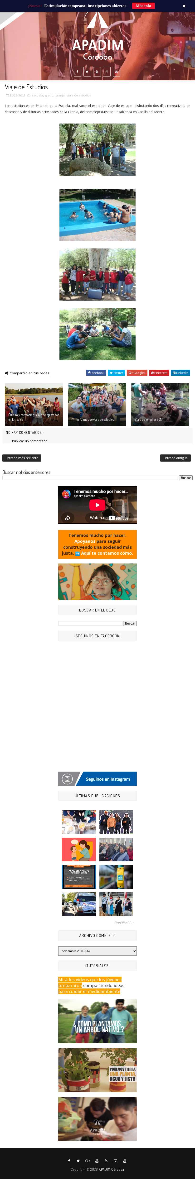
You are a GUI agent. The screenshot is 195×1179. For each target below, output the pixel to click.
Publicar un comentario (30, 441)
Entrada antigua (175, 458)
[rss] (106, 1161)
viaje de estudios (79, 95)
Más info (143, 6)
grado (49, 95)
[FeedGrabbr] (97, 923)
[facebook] (77, 72)
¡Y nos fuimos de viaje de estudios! (93, 419)
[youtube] (97, 72)
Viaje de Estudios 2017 (148, 419)
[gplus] (87, 1161)
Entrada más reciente (21, 458)
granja (60, 95)
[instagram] (107, 72)
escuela (37, 95)
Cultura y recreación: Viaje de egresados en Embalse (33, 417)
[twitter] (87, 72)
